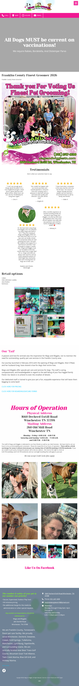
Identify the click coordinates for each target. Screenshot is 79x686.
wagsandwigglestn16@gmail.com (57, 602)
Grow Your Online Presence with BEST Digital (52, 677)
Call (6, 15)
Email (38, 15)
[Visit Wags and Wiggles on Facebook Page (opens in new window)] (4, 670)
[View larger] (39, 312)
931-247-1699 (55, 599)
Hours (27, 15)
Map (16, 15)
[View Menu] (76, 3)
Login (39, 680)
